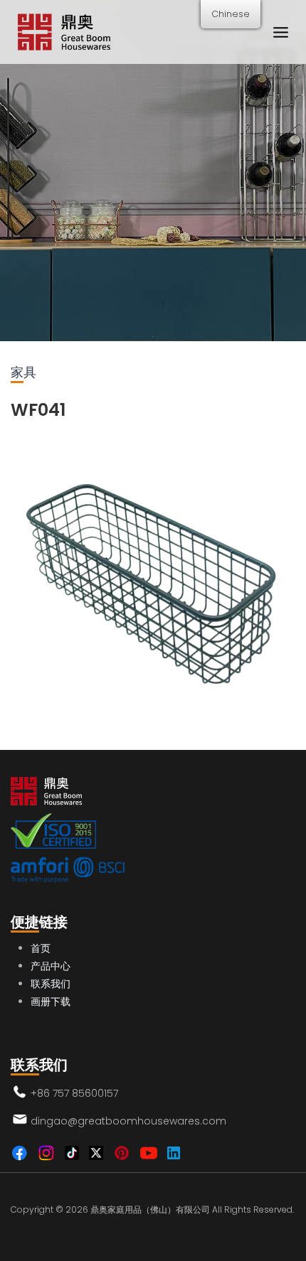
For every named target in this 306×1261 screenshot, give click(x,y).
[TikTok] (72, 1153)
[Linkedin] (173, 1153)
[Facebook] (19, 1152)
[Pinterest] (121, 1152)
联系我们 (50, 984)
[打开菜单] (280, 32)
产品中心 (50, 966)
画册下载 (50, 1001)
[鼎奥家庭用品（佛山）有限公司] (64, 32)
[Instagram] (46, 1152)
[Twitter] (96, 1153)
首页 (41, 948)
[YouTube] (148, 1152)
